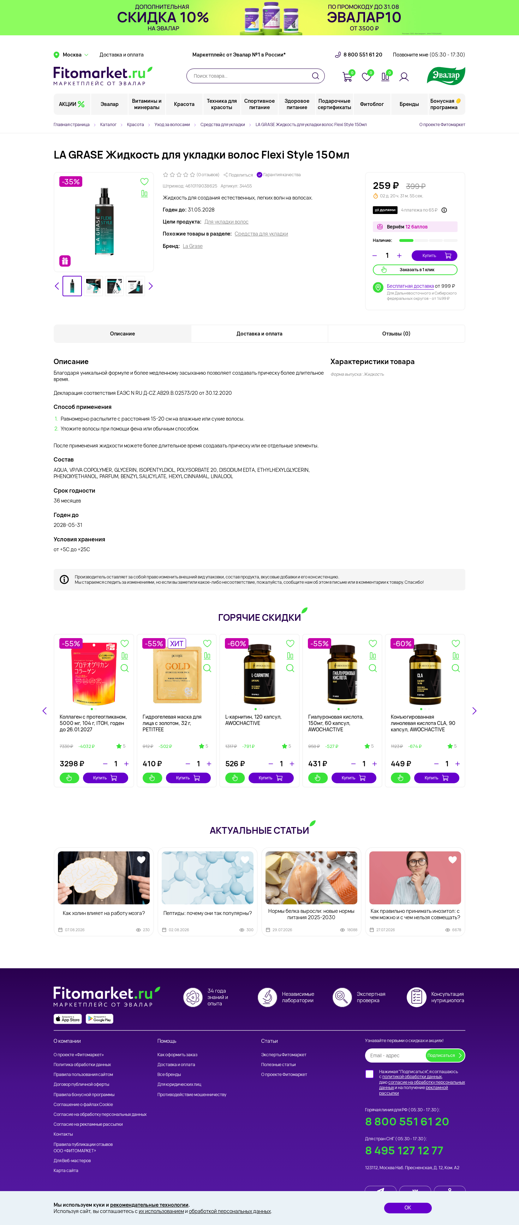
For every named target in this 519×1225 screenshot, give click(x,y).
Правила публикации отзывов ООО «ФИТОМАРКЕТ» (83, 1147)
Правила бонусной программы (84, 1095)
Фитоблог (372, 104)
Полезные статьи (278, 1065)
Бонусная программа (444, 104)
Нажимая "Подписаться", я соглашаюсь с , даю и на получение (422, 1082)
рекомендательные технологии (149, 1204)
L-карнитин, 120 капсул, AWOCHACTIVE (253, 719)
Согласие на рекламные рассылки (88, 1124)
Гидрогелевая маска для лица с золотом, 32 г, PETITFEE (172, 723)
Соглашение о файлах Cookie (83, 1104)
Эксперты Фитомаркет (283, 1055)
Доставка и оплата (122, 55)
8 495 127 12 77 (404, 1150)
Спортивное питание (259, 104)
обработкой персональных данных (230, 1211)
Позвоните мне (429, 55)
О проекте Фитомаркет (442, 124)
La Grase (193, 246)
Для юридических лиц (179, 1084)
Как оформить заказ (177, 1055)
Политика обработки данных (82, 1065)
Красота (184, 104)
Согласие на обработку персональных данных (100, 1114)
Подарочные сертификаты (334, 104)
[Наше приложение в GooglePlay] (99, 1019)
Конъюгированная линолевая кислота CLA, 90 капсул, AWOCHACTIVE (423, 723)
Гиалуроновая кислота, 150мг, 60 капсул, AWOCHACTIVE (336, 723)
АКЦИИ (67, 104)
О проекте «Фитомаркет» (79, 1055)
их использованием (161, 1211)
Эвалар (110, 104)
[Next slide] (150, 286)
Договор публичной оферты (81, 1084)
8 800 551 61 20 (363, 55)
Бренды (409, 104)
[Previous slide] (45, 711)
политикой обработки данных (412, 1077)
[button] (72, 286)
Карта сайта (66, 1170)
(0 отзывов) (208, 174)
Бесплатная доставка (410, 286)
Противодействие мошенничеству (191, 1095)
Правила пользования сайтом (83, 1074)
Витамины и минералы (147, 104)
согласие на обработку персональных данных (422, 1085)
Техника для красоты (222, 104)
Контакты (63, 1134)
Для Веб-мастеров (72, 1161)
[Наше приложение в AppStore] (68, 1019)
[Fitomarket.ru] (103, 76)
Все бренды (169, 1074)
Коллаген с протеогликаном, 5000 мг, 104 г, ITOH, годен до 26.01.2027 (93, 723)
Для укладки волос (226, 222)
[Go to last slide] (57, 286)
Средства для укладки (261, 234)
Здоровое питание (297, 104)
